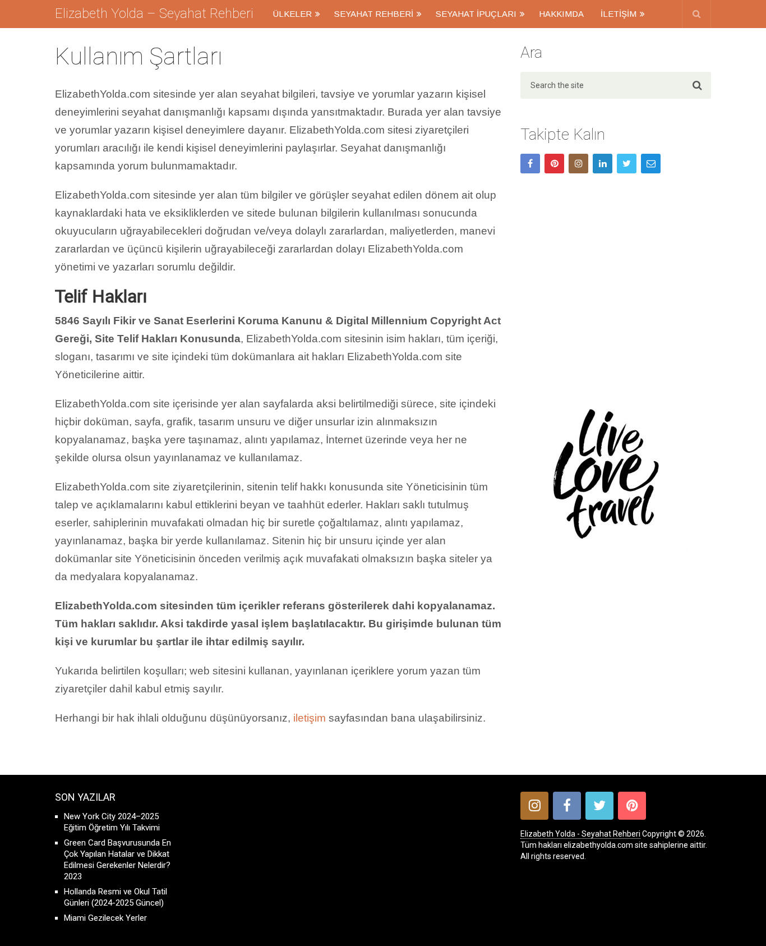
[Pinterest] (554, 163)
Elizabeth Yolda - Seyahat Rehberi (580, 833)
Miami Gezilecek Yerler (105, 918)
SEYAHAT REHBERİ (373, 14)
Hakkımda (561, 14)
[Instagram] (578, 163)
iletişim (309, 718)
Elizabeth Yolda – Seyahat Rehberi (154, 13)
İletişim (618, 14)
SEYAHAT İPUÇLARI (476, 14)
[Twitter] (626, 163)
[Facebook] (530, 163)
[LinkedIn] (602, 163)
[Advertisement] (615, 284)
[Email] (651, 163)
